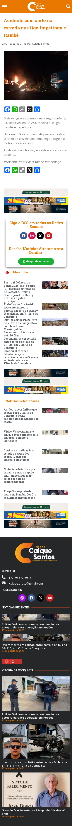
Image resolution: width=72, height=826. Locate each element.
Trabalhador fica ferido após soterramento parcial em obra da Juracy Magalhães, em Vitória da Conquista (21, 310)
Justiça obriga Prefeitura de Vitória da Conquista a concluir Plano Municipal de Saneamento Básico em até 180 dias (20, 327)
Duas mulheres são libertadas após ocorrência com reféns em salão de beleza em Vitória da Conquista (21, 357)
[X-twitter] (40, 235)
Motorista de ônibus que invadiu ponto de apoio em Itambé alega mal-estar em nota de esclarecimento (19, 475)
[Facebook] (23, 235)
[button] (4, 6)
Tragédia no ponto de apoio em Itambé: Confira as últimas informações (20, 494)
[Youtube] (48, 235)
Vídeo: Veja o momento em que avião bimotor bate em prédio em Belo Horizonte (21, 436)
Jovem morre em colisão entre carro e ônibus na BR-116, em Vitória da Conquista (20, 343)
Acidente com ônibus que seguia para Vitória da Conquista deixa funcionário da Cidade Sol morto (21, 416)
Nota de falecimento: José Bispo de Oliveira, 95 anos (34, 811)
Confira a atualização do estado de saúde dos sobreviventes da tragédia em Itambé (19, 455)
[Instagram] (32, 235)
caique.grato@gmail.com (26, 583)
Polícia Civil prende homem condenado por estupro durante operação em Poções (30, 625)
